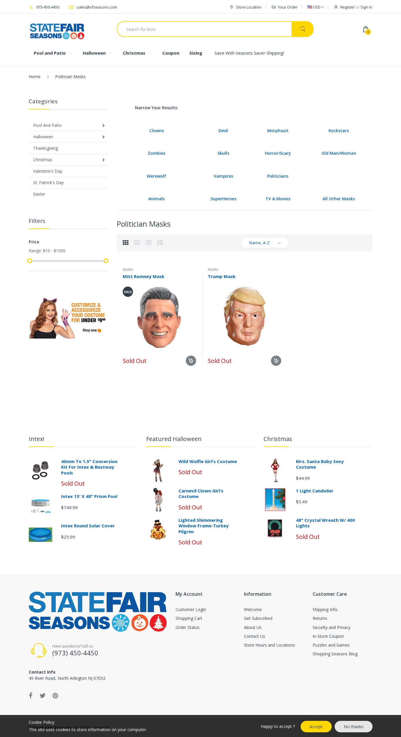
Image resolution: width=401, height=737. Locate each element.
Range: (35, 250)
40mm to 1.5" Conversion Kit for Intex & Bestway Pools (89, 467)
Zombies (156, 153)
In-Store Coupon (328, 636)
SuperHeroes (223, 198)
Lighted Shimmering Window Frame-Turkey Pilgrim (203, 525)
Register (347, 7)
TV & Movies (277, 198)
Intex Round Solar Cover (88, 526)
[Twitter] (43, 695)
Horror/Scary (278, 153)
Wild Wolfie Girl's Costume (207, 461)
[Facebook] (31, 695)
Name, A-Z (259, 242)
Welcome (253, 609)
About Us (253, 627)
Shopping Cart (189, 618)
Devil (223, 130)
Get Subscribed (258, 618)
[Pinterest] (55, 695)
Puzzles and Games (331, 645)
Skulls (223, 153)
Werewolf (156, 176)
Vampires (223, 176)
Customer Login (191, 609)
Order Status (188, 627)
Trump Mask (221, 276)
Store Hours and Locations (269, 645)
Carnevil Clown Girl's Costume (200, 493)
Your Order (288, 7)
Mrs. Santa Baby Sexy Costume (320, 464)
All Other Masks (339, 198)
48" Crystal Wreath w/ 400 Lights (325, 523)
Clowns (156, 130)
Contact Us (254, 636)
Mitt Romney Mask (143, 276)
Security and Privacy (332, 627)
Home (35, 76)
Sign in (366, 7)
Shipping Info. (325, 609)
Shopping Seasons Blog (335, 654)
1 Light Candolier (314, 491)
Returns (320, 618)
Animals (156, 198)
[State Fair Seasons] (57, 29)
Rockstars (338, 130)
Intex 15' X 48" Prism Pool (89, 496)
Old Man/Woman (338, 153)
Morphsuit (278, 130)
